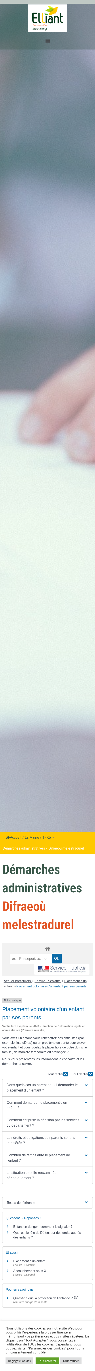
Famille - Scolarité (48, 981)
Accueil (15, 837)
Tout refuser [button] (71, 1361)
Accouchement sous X (29, 1271)
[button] (47, 1087)
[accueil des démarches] (47, 948)
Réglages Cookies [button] (19, 1361)
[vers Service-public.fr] (61, 969)
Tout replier (55, 1074)
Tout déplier (80, 1074)
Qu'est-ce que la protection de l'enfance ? (43, 1298)
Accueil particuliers (18, 981)
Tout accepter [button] (47, 1361)
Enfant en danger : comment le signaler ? (42, 1226)
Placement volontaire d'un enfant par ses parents (51, 986)
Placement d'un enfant (29, 1261)
